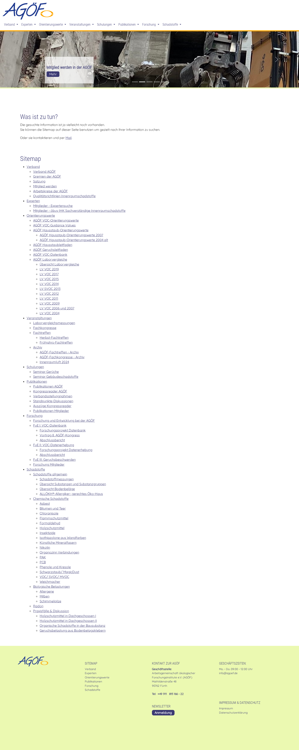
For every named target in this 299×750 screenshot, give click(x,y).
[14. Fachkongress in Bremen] (135, 82)
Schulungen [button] (105, 24)
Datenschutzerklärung (233, 712)
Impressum (226, 708)
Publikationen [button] (127, 24)
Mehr (53, 74)
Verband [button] (10, 24)
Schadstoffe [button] (171, 24)
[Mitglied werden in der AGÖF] (142, 82)
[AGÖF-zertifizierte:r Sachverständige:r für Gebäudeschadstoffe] (149, 82)
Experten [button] (27, 24)
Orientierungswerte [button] (51, 24)
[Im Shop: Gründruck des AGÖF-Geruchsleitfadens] (157, 82)
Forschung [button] (149, 24)
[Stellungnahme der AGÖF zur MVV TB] (164, 82)
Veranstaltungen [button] (80, 24)
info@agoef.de (228, 673)
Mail (68, 138)
